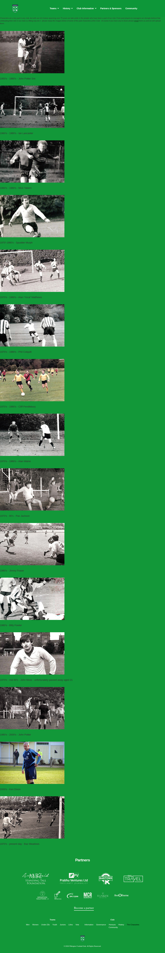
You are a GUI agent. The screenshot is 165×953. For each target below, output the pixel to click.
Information (89, 925)
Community (131, 8)
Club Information (85, 8)
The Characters (133, 925)
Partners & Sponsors (110, 8)
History (66, 8)
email (136, 21)
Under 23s (45, 925)
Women (35, 925)
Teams (53, 8)
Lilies (70, 925)
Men (28, 925)
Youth (54, 925)
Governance (101, 925)
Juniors (63, 925)
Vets (77, 925)
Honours (112, 925)
